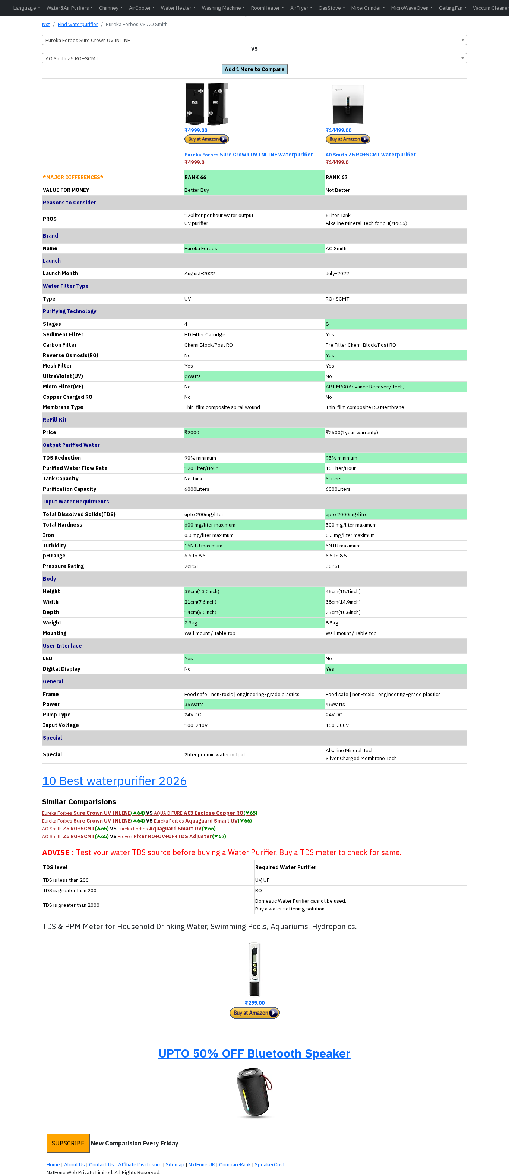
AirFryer (299, 7)
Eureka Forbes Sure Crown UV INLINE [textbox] (87, 40)
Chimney (108, 7)
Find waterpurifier (78, 24)
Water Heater (176, 7)
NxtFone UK (202, 1164)
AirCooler (140, 7)
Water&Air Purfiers (68, 7)
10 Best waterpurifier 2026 (114, 780)
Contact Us (101, 1164)
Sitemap (175, 1164)
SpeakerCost (270, 1164)
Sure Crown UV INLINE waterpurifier (248, 154)
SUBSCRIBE (68, 1143)
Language (24, 7)
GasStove (330, 7)
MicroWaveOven (410, 7)
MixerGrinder (366, 7)
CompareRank (235, 1164)
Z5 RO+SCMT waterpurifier (371, 154)
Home (53, 1164)
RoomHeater (265, 7)
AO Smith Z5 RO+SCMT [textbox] (71, 58)
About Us (74, 1164)
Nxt (46, 24)
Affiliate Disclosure (140, 1164)
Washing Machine (221, 7)
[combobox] (254, 40)
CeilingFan (450, 7)
